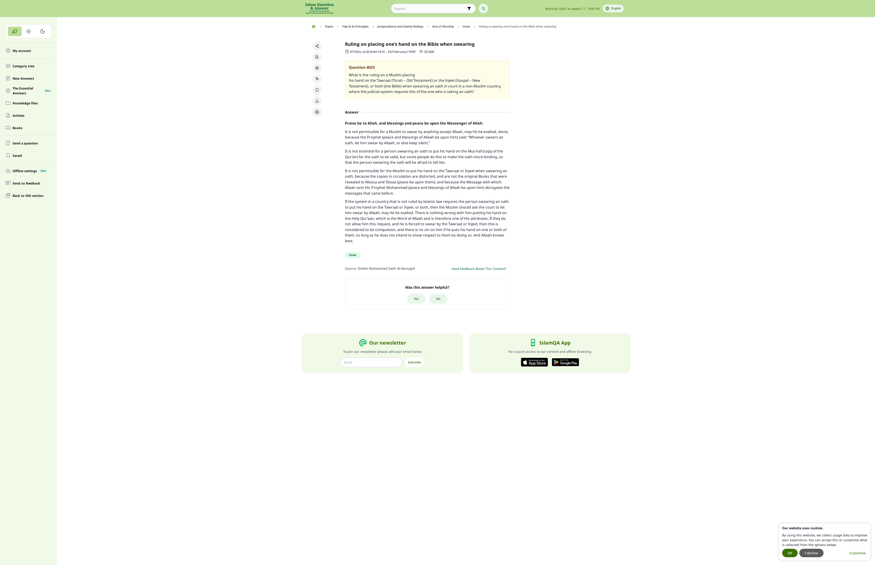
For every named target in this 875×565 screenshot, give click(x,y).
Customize (857, 553)
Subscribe (414, 362)
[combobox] (430, 8)
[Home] (314, 26)
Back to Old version (28, 195)
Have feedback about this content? (479, 268)
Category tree (23, 66)
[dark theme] (42, 31)
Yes (416, 298)
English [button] (616, 8)
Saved (17, 155)
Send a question (25, 143)
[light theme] (29, 31)
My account (22, 51)
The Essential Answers (31, 90)
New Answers (23, 78)
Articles (18, 115)
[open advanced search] (469, 8)
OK (790, 553)
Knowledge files (25, 103)
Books (17, 128)
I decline (811, 553)
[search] (483, 8)
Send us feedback (26, 183)
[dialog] (824, 541)
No (438, 298)
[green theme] (15, 31)
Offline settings (29, 171)
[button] (317, 46)
